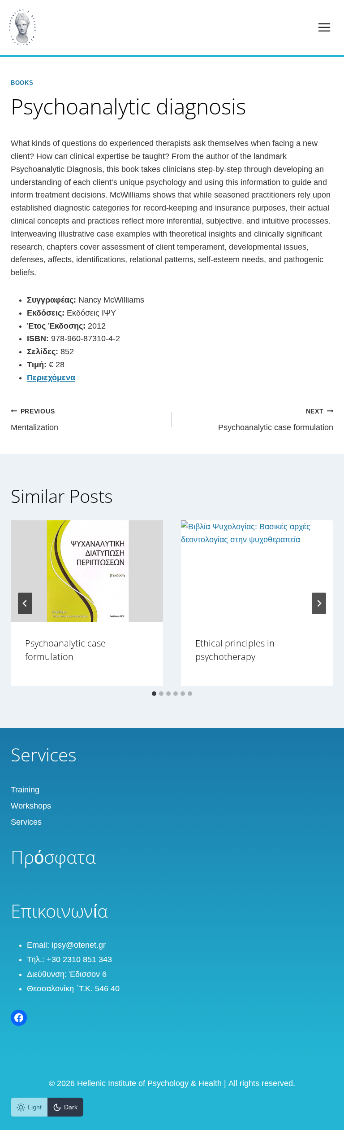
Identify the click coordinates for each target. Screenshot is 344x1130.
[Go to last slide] (25, 603)
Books (22, 83)
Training (25, 789)
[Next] (319, 603)
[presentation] (87, 571)
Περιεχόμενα (51, 377)
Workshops (31, 805)
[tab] (154, 693)
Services (26, 822)
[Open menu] (324, 27)
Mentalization (34, 420)
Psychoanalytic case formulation (275, 420)
